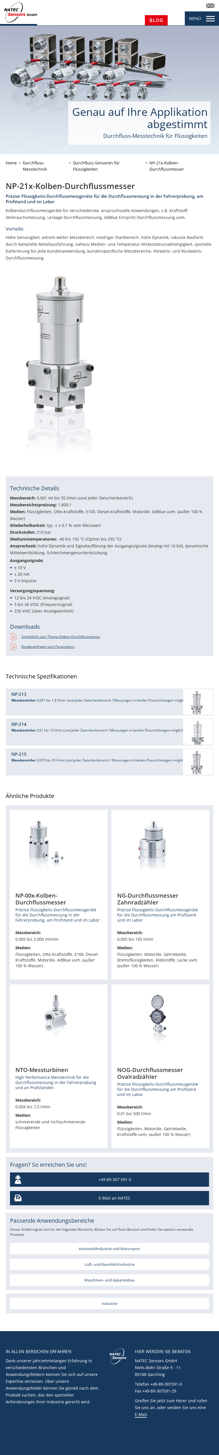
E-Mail (141, 1414)
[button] (109, 702)
